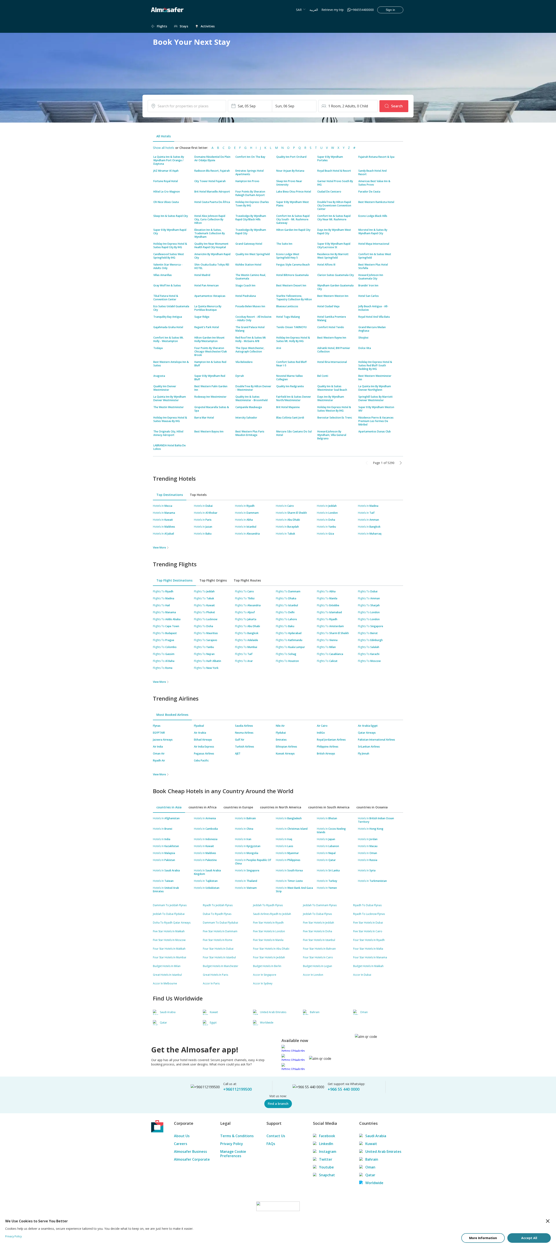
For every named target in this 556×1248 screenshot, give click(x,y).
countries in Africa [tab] (203, 807)
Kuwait (371, 1144)
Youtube (326, 1167)
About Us (182, 1136)
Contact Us (275, 1136)
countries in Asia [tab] (169, 807)
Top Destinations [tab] (169, 495)
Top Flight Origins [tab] (213, 580)
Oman (370, 1167)
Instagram (327, 1151)
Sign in (390, 10)
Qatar (370, 1175)
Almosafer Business (190, 1151)
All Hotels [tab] (163, 136)
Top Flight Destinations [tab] (174, 580)
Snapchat (327, 1175)
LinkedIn (326, 1144)
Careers (180, 1144)
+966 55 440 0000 (343, 1089)
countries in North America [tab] (280, 807)
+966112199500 (237, 1089)
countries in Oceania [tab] (372, 807)
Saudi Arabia (375, 1136)
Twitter (325, 1159)
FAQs (270, 1144)
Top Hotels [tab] (198, 495)
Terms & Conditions (237, 1136)
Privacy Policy (231, 1144)
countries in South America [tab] (328, 807)
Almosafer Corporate (192, 1159)
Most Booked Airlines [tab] (172, 715)
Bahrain (371, 1159)
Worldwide (374, 1183)
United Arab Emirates (383, 1151)
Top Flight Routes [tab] (247, 580)
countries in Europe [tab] (238, 807)
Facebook (327, 1136)
